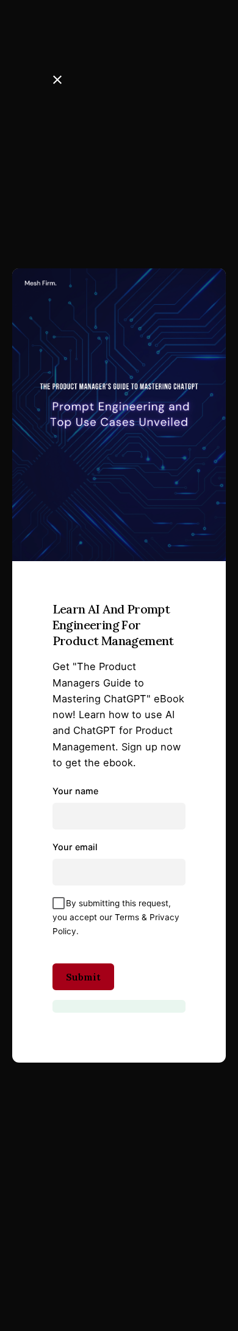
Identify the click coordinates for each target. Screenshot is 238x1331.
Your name (75, 791)
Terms (127, 917)
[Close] (57, 80)
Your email (75, 847)
